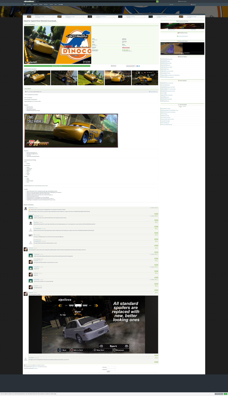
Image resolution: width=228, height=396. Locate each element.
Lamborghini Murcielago (165, 61)
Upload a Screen (172, 29)
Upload (60, 4)
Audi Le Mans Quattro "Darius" (166, 67)
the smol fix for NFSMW (165, 85)
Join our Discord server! (183, 36)
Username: (104, 367)
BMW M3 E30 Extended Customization (168, 112)
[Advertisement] (182, 136)
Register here (34, 366)
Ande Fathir (31, 247)
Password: (104, 369)
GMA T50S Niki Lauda (165, 122)
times (93, 48)
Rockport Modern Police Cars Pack (167, 119)
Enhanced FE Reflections (165, 65)
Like (156, 207)
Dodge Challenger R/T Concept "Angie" (168, 89)
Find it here (35, 368)
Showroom (35, 4)
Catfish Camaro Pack (165, 69)
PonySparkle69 (94, 39)
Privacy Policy (219, 393)
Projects (40, 4)
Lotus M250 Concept (165, 97)
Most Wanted (94, 45)
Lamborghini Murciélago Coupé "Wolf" (168, 87)
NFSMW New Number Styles (166, 63)
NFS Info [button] (46, 4)
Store (56, 4)
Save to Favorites (126, 47)
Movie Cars (124, 45)
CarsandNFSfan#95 (37, 228)
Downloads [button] (28, 4)
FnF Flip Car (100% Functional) (166, 124)
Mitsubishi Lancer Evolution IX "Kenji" (168, 91)
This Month (184, 106)
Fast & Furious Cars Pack (165, 117)
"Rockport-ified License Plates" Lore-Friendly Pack (170, 75)
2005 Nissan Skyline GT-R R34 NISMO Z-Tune (169, 110)
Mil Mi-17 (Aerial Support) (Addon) (167, 77)
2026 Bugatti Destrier (165, 101)
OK (225, 393)
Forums (51, 4)
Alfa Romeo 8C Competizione (166, 99)
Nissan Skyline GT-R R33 (165, 73)
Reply (157, 213)
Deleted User (31, 207)
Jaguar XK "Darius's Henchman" (167, 95)
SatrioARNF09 (31, 357)
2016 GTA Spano (164, 113)
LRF (34, 234)
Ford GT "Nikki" (164, 93)
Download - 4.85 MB (58, 65)
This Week (180, 106)
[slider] (126, 50)
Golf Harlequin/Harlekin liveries (166, 59)
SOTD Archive (193, 29)
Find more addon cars (153, 91)
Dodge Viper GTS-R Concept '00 (167, 71)
